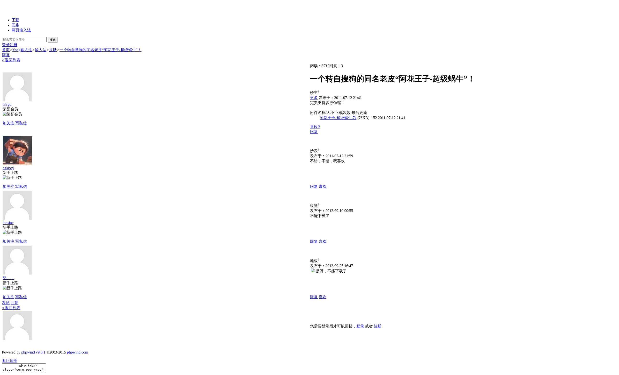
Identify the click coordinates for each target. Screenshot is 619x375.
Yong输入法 (22, 50)
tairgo (7, 104)
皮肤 (53, 50)
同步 (15, 25)
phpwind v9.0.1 (33, 352)
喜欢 (322, 186)
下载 (15, 20)
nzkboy (8, 168)
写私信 (21, 123)
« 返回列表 (11, 60)
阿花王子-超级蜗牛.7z (338, 118)
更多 (314, 98)
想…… (8, 278)
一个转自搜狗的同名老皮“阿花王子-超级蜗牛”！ (100, 50)
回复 (6, 55)
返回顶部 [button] (9, 361)
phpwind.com (77, 352)
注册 (13, 45)
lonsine (8, 223)
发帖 (6, 303)
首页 (6, 50)
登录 (6, 45)
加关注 (8, 123)
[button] (315, 127)
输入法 (40, 50)
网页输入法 (21, 30)
